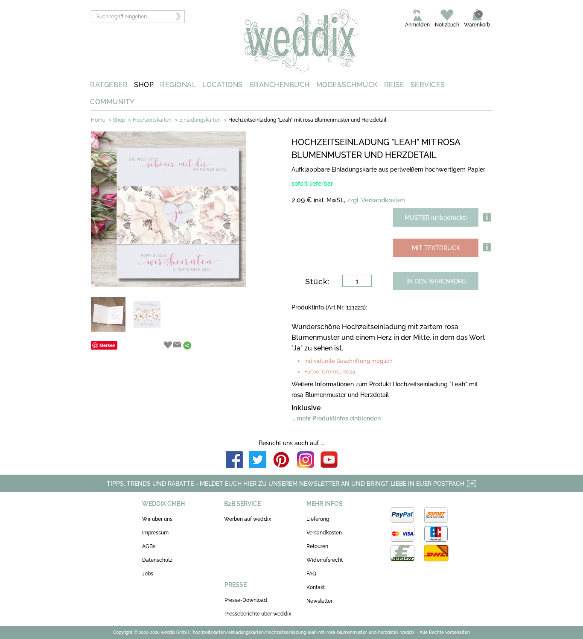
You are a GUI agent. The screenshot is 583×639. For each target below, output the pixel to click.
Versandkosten (324, 533)
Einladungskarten (200, 120)
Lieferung (317, 519)
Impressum (155, 533)
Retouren (317, 546)
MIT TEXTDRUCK (436, 248)
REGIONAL (178, 85)
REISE (394, 85)
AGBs (148, 546)
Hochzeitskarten (152, 120)
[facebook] (234, 460)
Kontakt (315, 587)
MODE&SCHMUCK (347, 85)
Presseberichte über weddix (257, 614)
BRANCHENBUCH (279, 85)
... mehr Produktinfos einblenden (336, 418)
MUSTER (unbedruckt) (436, 217)
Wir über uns (157, 519)
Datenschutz (157, 560)
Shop (119, 120)
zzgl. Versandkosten (376, 200)
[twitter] (258, 460)
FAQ (311, 574)
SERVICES (428, 85)
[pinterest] (282, 460)
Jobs (147, 574)
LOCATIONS (222, 85)
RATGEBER (109, 85)
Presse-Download (245, 600)
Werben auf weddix (247, 519)
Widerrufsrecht (324, 560)
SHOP (144, 85)
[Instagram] (306, 460)
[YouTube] (329, 460)
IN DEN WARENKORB (436, 281)
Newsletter (319, 601)
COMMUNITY (112, 102)
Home (98, 120)
